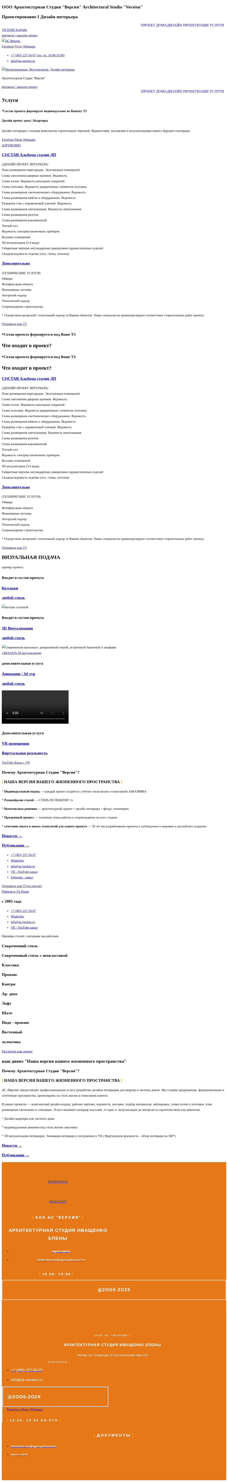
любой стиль (13, 597)
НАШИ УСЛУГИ (210, 25)
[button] (211, 25)
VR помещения (15, 743)
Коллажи (10, 588)
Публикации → (15, 845)
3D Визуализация (17, 628)
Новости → (12, 836)
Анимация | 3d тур (18, 674)
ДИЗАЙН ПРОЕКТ (182, 25)
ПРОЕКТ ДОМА (154, 25)
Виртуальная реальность (25, 753)
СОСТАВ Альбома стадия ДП (29, 155)
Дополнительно (16, 263)
